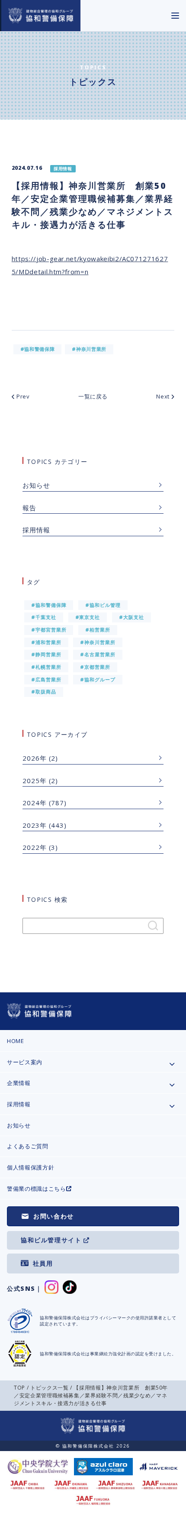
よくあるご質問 (27, 1146)
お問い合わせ (53, 1216)
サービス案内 (24, 1062)
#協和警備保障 (49, 605)
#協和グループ (97, 679)
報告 (29, 507)
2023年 (34, 825)
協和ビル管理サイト (51, 1240)
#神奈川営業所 (97, 642)
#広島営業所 (46, 679)
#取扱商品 (43, 691)
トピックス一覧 (49, 1387)
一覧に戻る (93, 396)
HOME (15, 1041)
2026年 (34, 758)
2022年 (34, 847)
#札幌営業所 (46, 667)
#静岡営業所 (46, 654)
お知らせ (36, 485)
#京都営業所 (95, 667)
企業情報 (19, 1083)
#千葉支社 (43, 617)
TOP (19, 1387)
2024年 (34, 802)
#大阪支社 (131, 617)
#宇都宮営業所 (49, 629)
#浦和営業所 (46, 642)
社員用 (43, 1263)
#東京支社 (87, 617)
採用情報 (36, 529)
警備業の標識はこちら (36, 1188)
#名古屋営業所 (97, 654)
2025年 (34, 780)
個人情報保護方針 (30, 1167)
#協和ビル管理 (103, 605)
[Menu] (175, 15)
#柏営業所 (97, 629)
